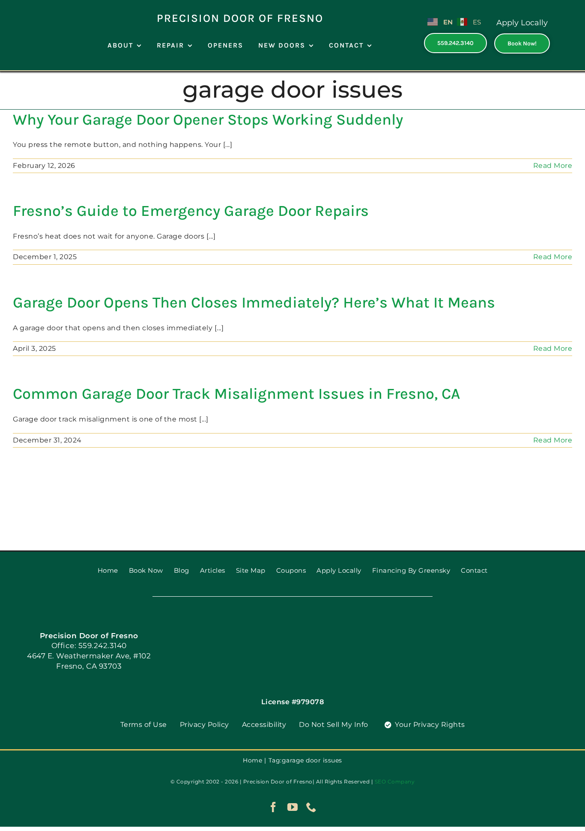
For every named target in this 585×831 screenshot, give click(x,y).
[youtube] (292, 807)
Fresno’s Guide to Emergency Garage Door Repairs (191, 211)
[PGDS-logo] (43, 7)
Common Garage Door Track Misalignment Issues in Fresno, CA (236, 394)
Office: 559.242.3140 (89, 645)
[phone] (311, 807)
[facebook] (273, 807)
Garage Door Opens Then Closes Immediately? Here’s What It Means (254, 302)
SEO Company (395, 781)
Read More (553, 165)
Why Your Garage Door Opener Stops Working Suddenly (208, 120)
